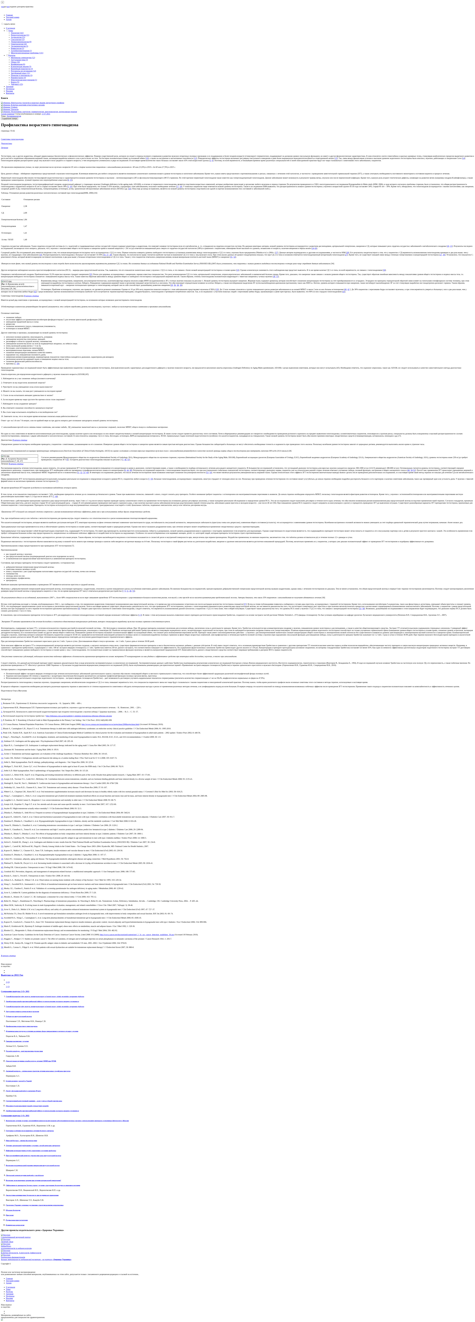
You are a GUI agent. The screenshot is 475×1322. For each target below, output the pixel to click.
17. (2, 771)
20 (448, 246)
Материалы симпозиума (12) (23, 58)
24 (313, 248)
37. (2, 855)
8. (1, 733)
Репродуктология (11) (20, 35)
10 (147, 158)
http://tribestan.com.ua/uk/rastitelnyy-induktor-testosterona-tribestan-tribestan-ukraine (79, 716)
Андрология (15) (18, 37)
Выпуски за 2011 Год (12, 975)
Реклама (9, 91)
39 (181, 285)
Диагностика (6, 143)
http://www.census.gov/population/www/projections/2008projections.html (110, 724)
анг (8, 7)
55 (152, 479)
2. (1, 707)
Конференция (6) (18, 64)
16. (2, 766)
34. (2, 842)
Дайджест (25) (17, 84)
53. (2, 922)
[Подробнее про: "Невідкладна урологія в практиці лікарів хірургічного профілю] (32, 103)
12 (195, 158)
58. (2, 943)
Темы (10, 31)
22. (2, 792)
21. (2, 787)
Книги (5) (15, 82)
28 (348, 252)
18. (2, 775)
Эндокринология (14, 116)
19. (2, 779)
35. (2, 846)
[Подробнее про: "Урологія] (9, 109)
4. (1, 716)
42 (348, 289)
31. (2, 829)
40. (2, 867)
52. (2, 918)
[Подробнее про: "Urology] (9, 107)
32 (234, 257)
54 (210, 472)
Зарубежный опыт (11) (20, 73)
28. (2, 817)
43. (2, 880)
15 (71, 180)
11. (2, 745)
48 (409, 470)
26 (316, 248)
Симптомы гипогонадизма (12, 139)
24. (2, 800)
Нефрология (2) (17, 48)
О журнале (10, 28)
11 (78, 472)
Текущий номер (12, 17)
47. (2, 897)
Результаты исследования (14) (23, 71)
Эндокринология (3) (19, 46)
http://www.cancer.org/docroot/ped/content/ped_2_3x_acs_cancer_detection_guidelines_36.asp (137, 935)
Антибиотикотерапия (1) (21, 51)
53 (207, 472)
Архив (9, 19)
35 (91, 274)
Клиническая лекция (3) (21, 66)
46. (2, 893)
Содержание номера (9, 118)
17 (178, 186)
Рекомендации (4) (18, 78)
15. (2, 762)
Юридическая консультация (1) (24, 80)
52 (414, 470)
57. (2, 939)
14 (463, 158)
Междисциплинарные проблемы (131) (27, 53)
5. (1, 720)
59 (18, 364)
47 (128, 460)
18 (181, 186)
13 (336, 158)
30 (444, 255)
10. (2, 741)
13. (2, 754)
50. (2, 909)
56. (2, 935)
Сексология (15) (17, 39)
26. (2, 808)
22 (81, 472)
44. (2, 884)
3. (1, 712)
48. (2, 901)
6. (1, 724)
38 (178, 285)
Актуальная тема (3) (19, 60)
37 (277, 276)
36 (274, 276)
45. (2, 888)
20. (2, 783)
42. (2, 876)
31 (231, 257)
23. (2, 796)
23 (84, 472)
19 (217, 289)
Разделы (11, 55)
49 (131, 470)
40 (345, 289)
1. (1, 703)
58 (363, 608)
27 (277, 252)
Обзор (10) (15, 62)
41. (2, 871)
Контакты (10, 93)
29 (172, 285)
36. (2, 850)
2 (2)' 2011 (46, 114)
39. (2, 863)
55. (2, 930)
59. (2, 947)
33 (238, 270)
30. (2, 825)
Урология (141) (17, 33)
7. (1, 728)
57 (245, 604)
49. (2, 905)
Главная (9, 15)
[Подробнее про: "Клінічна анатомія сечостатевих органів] (23, 105)
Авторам (9, 86)
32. (2, 834)
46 (125, 460)
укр (2, 7)
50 (412, 470)
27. (2, 813)
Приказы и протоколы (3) (21, 75)
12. (2, 750)
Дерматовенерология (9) (21, 42)
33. (2, 838)
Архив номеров (7, 114)
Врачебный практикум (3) (22, 69)
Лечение (4, 148)
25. (2, 804)
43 (344, 292)
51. (2, 914)
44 (128, 470)
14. (2, 758)
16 (71, 186)
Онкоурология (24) (19, 44)
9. (1, 737)
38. (2, 859)
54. (2, 926)
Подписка (10, 89)
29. (2, 821)
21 (451, 246)
